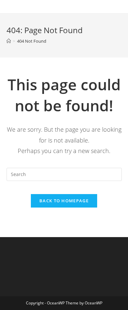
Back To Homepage (64, 201)
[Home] (9, 41)
